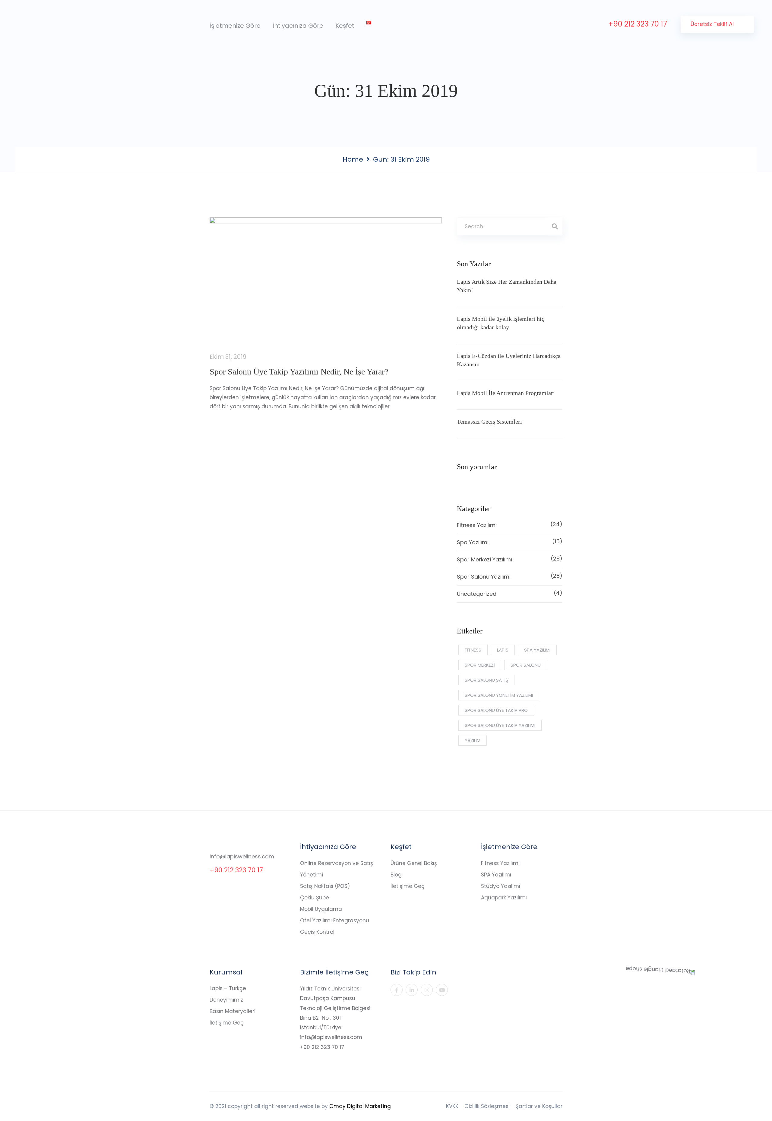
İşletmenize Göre (235, 25)
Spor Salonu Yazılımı (509, 576)
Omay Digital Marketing (360, 1106)
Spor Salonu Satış (486, 680)
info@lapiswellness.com (242, 856)
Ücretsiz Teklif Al (713, 24)
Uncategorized (509, 593)
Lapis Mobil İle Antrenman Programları (506, 393)
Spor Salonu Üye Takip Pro (496, 710)
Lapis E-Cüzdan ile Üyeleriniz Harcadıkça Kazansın (509, 360)
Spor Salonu (526, 665)
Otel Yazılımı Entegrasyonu (334, 920)
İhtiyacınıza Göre (298, 25)
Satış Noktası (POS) (325, 886)
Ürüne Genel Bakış (414, 863)
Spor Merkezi (480, 665)
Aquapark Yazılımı (504, 897)
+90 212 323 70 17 (637, 24)
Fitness (473, 650)
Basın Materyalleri (232, 1011)
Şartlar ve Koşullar (539, 1106)
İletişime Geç (408, 886)
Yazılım (472, 740)
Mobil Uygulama (321, 909)
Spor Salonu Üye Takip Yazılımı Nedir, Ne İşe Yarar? (299, 371)
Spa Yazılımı (509, 542)
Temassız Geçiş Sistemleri (489, 421)
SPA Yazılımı (496, 874)
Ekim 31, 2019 (228, 356)
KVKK (452, 1106)
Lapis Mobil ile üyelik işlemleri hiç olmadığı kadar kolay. (500, 322)
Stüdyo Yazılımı (500, 886)
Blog (396, 874)
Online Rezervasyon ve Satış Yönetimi (336, 869)
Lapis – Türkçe (228, 988)
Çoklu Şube (314, 897)
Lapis (502, 650)
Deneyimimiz (226, 999)
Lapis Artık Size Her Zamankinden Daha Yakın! (506, 285)
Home (353, 159)
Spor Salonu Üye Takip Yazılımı (500, 725)
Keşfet (344, 25)
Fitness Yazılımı (509, 524)
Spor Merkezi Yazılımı (509, 559)
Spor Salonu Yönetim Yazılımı (499, 695)
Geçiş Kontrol (317, 932)
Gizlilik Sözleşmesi (487, 1106)
